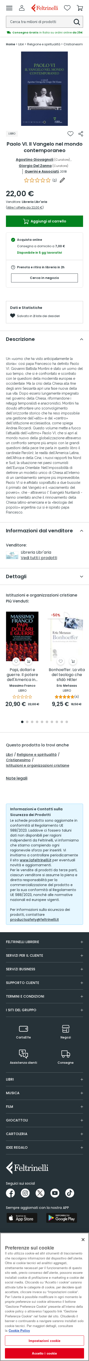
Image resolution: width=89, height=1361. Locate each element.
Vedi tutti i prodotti (39, 558)
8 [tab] (57, 722)
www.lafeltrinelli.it (35, 860)
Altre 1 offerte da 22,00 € (25, 207)
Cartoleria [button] (16, 1133)
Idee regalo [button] (17, 1147)
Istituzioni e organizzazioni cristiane (37, 765)
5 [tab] (42, 722)
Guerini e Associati (42, 171)
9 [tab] (62, 722)
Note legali (16, 778)
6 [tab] (47, 722)
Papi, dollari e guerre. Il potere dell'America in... (22, 674)
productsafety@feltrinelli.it (34, 919)
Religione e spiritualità (37, 754)
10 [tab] (67, 722)
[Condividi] (80, 134)
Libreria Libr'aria (34, 202)
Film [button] (9, 1106)
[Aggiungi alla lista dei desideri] (70, 133)
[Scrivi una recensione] (62, 180)
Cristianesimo (18, 760)
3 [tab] (32, 722)
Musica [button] (13, 1092)
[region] (44, 1297)
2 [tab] (27, 722)
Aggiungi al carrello (48, 221)
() (54, 180)
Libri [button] (10, 1079)
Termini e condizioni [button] (25, 996)
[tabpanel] (44, 89)
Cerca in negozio (44, 277)
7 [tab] (52, 722)
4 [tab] (37, 722)
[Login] (21, 8)
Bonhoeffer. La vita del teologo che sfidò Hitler (67, 674)
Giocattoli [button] (17, 1120)
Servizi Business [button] (20, 969)
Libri (9, 754)
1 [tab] (44, 122)
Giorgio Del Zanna (35, 165)
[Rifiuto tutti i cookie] (83, 1239)
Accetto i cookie (44, 1353)
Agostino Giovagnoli (34, 159)
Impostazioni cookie (44, 1340)
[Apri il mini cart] (79, 7)
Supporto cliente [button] (22, 982)
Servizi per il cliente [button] (24, 955)
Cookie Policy (19, 1330)
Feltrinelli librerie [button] (22, 941)
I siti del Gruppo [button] (21, 1009)
